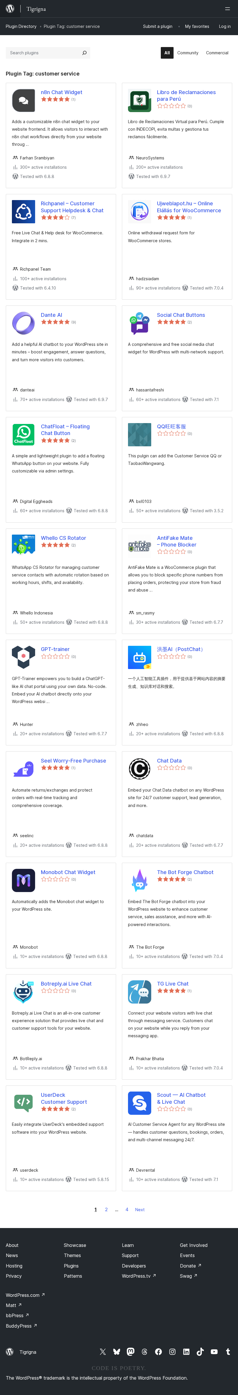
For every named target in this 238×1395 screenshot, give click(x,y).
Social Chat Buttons (181, 315)
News (12, 1255)
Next (140, 1209)
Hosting (14, 1266)
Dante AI (51, 315)
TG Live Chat (173, 984)
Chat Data (169, 761)
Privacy (14, 1276)
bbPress (17, 1315)
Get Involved (194, 1245)
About (12, 1245)
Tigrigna (27, 1352)
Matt (14, 1305)
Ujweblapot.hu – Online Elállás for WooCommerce (189, 206)
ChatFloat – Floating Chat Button (65, 429)
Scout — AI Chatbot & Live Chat (181, 1098)
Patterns (73, 1276)
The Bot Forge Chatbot (185, 872)
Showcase (75, 1245)
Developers (134, 1266)
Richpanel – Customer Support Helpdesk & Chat (72, 206)
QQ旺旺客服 (171, 426)
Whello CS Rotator (63, 538)
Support (130, 1255)
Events (187, 1255)
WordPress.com (25, 1295)
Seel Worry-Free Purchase (73, 761)
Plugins (71, 1266)
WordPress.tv (139, 1276)
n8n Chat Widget (61, 92)
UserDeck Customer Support (64, 1098)
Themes (72, 1255)
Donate (191, 1266)
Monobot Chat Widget (68, 872)
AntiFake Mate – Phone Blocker (176, 541)
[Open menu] (228, 8)
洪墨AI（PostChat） (181, 649)
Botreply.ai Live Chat (66, 984)
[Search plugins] (84, 53)
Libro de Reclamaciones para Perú (186, 95)
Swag (189, 1276)
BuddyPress (21, 1326)
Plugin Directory (21, 26)
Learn (128, 1245)
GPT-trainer (55, 649)
